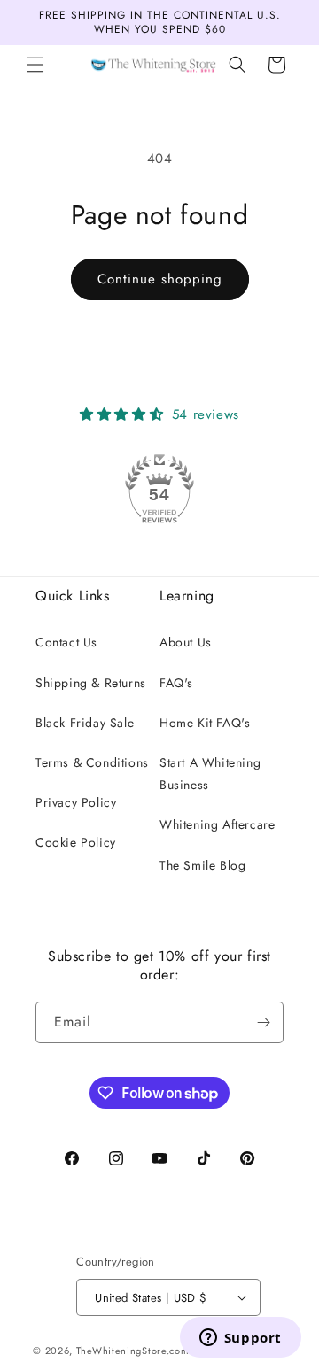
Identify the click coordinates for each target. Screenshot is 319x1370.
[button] (35, 64)
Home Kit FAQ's (205, 722)
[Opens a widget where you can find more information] (240, 1339)
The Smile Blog (202, 865)
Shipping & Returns (90, 683)
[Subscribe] (263, 1022)
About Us (186, 642)
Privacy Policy (75, 802)
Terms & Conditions (92, 762)
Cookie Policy (75, 842)
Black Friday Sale (84, 722)
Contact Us (66, 642)
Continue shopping (159, 279)
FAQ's (176, 683)
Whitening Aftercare (217, 824)
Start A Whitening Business (210, 773)
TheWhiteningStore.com (133, 1350)
